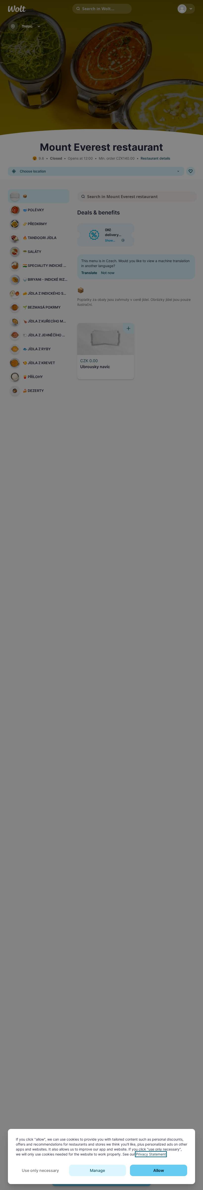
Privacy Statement (151, 1154)
